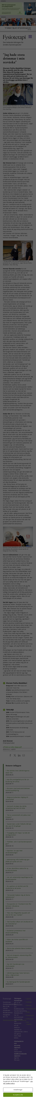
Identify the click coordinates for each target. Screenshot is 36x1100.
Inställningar (18, 1090)
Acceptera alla (18, 1095)
